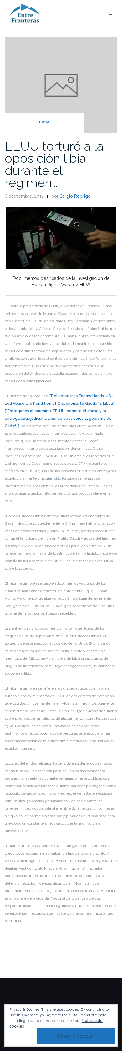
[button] (61, 238)
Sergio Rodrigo (75, 196)
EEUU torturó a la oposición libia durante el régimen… (54, 164)
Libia (44, 122)
